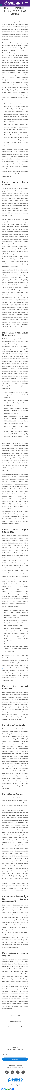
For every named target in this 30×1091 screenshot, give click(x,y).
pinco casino (6, 668)
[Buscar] (21, 3)
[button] (1, 5)
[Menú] (25, 3)
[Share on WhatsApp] (8, 1026)
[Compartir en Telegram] (21, 1026)
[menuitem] (21, 3)
